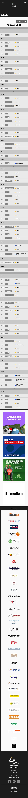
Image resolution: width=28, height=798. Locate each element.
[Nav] (3, 2)
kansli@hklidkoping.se (14, 777)
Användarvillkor (14, 788)
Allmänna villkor (14, 787)
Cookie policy (14, 789)
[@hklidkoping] (14, 781)
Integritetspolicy (14, 791)
